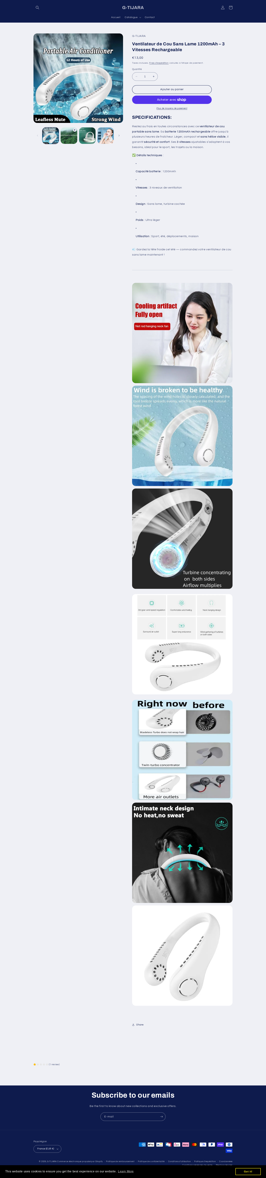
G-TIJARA (52, 1161)
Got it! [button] (248, 1171)
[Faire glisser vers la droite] (119, 136)
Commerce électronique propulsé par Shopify (80, 1161)
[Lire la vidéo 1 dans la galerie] (69, 135)
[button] (37, 8)
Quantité (137, 69)
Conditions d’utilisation (179, 1161)
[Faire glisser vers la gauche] (37, 136)
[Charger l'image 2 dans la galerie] (87, 135)
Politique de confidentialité (151, 1161)
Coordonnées (226, 1161)
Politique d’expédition (205, 1161)
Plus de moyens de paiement (172, 108)
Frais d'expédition (159, 63)
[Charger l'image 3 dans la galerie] (105, 135)
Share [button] (140, 1024)
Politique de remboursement (120, 1161)
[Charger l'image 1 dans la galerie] (50, 135)
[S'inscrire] (161, 1116)
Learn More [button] (126, 1171)
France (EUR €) (45, 1148)
